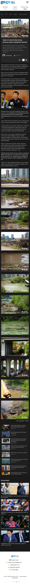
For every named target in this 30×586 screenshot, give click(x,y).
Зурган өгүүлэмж (23, 14)
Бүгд (2, 14)
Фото (10, 14)
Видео (15, 14)
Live (6, 14)
